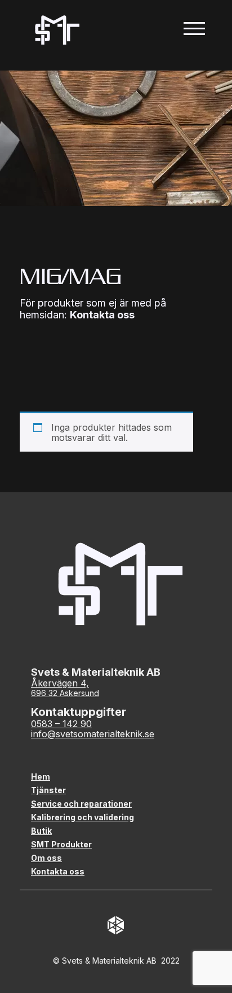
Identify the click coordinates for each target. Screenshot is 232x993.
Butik (41, 830)
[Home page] (55, 29)
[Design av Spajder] (116, 926)
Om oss (46, 858)
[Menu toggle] (194, 29)
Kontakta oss (102, 315)
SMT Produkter (61, 844)
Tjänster (48, 790)
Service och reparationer (81, 803)
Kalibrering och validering (82, 817)
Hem (40, 776)
